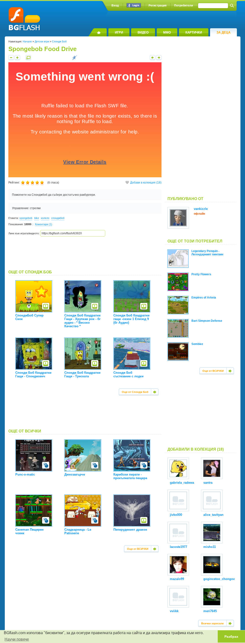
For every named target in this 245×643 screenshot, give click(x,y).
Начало (27, 41)
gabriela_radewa (182, 482)
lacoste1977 (178, 547)
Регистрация (158, 5)
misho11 (209, 547)
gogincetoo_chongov (219, 579)
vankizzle (201, 209)
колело (45, 218)
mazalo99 (177, 579)
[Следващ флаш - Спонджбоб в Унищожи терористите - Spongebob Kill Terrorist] (158, 59)
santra (207, 482)
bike (36, 218)
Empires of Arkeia (203, 297)
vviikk (174, 611)
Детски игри (42, 41)
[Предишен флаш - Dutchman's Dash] (152, 59)
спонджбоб (57, 218)
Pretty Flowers (201, 274)
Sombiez (197, 344)
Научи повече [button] (17, 639)
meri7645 (210, 611)
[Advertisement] (85, 253)
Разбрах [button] (231, 636)
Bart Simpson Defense (206, 320)
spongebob (25, 218)
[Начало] (97, 32)
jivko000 (176, 515)
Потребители (183, 5)
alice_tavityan (213, 515)
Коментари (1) (43, 224)
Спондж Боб (59, 41)
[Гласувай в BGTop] (74, 59)
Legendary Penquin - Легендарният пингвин (207, 252)
